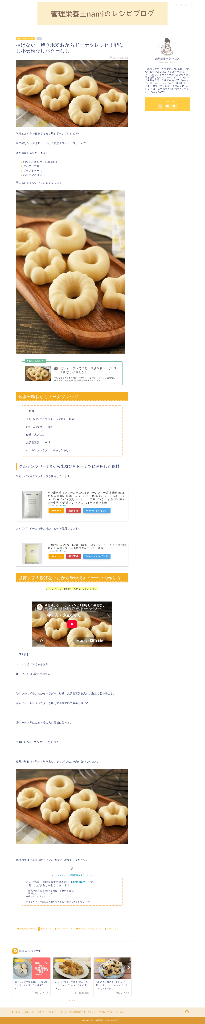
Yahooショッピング (97, 510)
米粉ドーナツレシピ (25, 39)
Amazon (56, 510)
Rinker (63, 505)
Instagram (78, 882)
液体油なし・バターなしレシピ (89, 929)
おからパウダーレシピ (64, 929)
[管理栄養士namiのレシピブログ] (102, 25)
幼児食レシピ (111, 929)
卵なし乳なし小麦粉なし (28, 929)
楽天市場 (73, 510)
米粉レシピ (46, 929)
